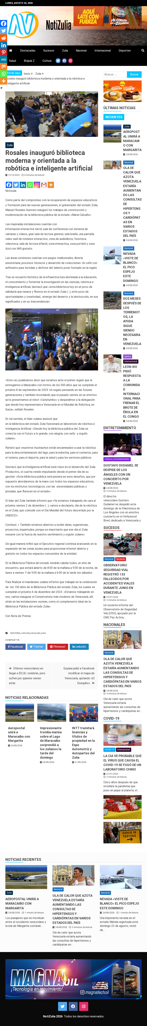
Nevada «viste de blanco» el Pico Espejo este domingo (130, 267)
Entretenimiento (119, 428)
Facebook (16, 646)
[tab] (113, 117)
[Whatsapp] (30, 185)
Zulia (65, 50)
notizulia (25, 633)
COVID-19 (111, 718)
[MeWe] (3, 59)
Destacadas (27, 50)
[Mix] (3, 66)
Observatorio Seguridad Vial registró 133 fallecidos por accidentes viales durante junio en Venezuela (118, 578)
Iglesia (127, 356)
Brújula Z (29, 60)
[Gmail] (44, 185)
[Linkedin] (23, 185)
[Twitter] (16, 185)
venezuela (35, 633)
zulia (43, 633)
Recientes (113, 117)
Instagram (83, 1006)
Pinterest (59, 646)
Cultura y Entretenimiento (117, 459)
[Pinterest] (3, 52)
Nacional (81, 50)
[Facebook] (9, 185)
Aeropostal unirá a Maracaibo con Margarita (132, 141)
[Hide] (1, 88)
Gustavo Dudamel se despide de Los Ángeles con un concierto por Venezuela (120, 474)
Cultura (46, 60)
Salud (12, 60)
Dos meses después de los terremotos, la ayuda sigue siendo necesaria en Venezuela (132, 321)
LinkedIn (80, 646)
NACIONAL (15, 633)
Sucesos (48, 50)
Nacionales (114, 625)
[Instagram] (37, 185)
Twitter (38, 646)
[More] (51, 185)
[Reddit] (3, 37)
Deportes (125, 50)
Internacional (102, 50)
